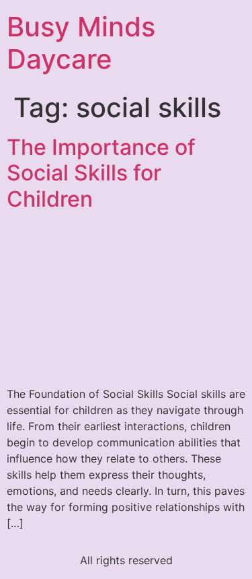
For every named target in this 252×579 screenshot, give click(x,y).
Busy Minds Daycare (81, 42)
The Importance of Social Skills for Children (101, 173)
